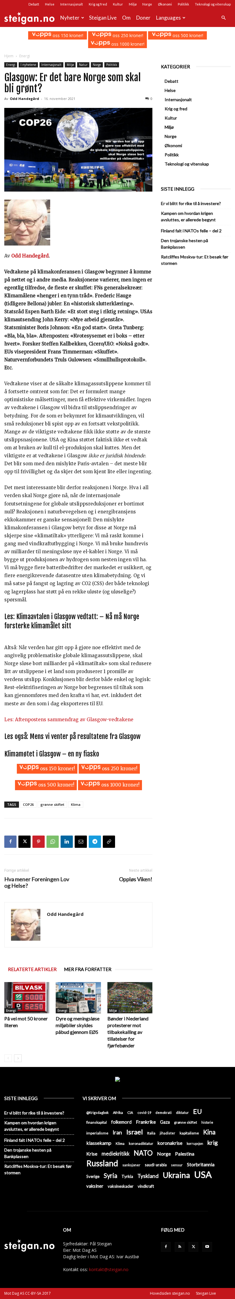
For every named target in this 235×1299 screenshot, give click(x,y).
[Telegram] (95, 842)
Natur (83, 65)
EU (197, 1111)
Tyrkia (127, 1176)
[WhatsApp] (53, 842)
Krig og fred (98, 4)
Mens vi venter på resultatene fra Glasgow (85, 736)
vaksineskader (120, 1186)
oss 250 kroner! (127, 35)
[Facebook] (10, 842)
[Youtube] (207, 1247)
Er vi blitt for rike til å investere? (191, 203)
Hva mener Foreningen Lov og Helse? (36, 882)
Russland (102, 1163)
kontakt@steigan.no (109, 1269)
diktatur (182, 1112)
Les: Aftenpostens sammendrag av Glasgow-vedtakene (68, 719)
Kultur (118, 4)
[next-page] (18, 1058)
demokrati (163, 1112)
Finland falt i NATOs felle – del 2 (191, 230)
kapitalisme (189, 1133)
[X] (24, 842)
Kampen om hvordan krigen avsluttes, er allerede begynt (188, 216)
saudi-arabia (156, 1164)
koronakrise (170, 1143)
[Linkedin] (67, 842)
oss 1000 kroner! (127, 44)
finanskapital (96, 1122)
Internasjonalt (71, 4)
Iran (117, 1132)
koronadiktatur (141, 1143)
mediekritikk (115, 1153)
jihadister (167, 1133)
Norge (147, 4)
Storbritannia (200, 1164)
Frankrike (146, 1122)
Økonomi (165, 4)
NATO (143, 1153)
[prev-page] (8, 1058)
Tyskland (148, 1176)
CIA (130, 1112)
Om (126, 17)
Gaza (165, 1122)
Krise (91, 1153)
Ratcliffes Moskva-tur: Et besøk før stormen (194, 260)
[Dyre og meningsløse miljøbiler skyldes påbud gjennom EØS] (78, 997)
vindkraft (146, 1186)
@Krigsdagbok (97, 1112)
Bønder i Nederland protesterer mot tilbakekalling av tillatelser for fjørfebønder (127, 1031)
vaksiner (94, 1186)
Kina (209, 1132)
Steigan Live (103, 17)
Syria (110, 1175)
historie (207, 1122)
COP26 (28, 804)
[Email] (81, 842)
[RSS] (180, 1247)
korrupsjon (195, 1143)
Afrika (118, 1112)
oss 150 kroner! (67, 35)
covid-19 (144, 1112)
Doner (143, 17)
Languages (168, 17)
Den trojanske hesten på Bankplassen (184, 244)
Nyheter (70, 17)
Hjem (8, 56)
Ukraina (176, 1175)
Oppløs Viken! (135, 879)
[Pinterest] (38, 842)
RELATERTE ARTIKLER (32, 969)
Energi (10, 65)
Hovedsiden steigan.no (170, 1293)
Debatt (33, 4)
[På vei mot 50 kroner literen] (26, 997)
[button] (223, 18)
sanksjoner (131, 1165)
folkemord (121, 1122)
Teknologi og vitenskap (213, 4)
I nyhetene (28, 65)
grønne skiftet (52, 804)
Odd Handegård (24, 98)
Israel (134, 1132)
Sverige (92, 1176)
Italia (151, 1133)
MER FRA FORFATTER (87, 969)
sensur (177, 1165)
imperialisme (97, 1133)
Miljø (132, 4)
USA (203, 1174)
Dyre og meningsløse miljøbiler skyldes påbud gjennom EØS (77, 1025)
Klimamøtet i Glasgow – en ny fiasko (51, 754)
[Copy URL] (109, 842)
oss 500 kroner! (187, 35)
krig (212, 1142)
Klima (75, 804)
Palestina (184, 1153)
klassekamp (98, 1143)
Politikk (183, 4)
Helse (49, 4)
